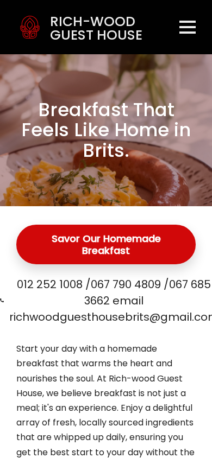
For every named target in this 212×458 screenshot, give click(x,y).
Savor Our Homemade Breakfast (106, 244)
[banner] (91, 27)
